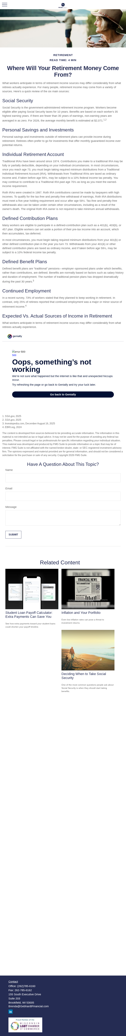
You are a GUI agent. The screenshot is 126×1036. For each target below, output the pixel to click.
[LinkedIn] (10, 1012)
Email (8, 488)
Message (11, 507)
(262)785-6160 (26, 986)
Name (9, 469)
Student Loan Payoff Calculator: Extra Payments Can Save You (29, 615)
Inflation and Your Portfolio (80, 613)
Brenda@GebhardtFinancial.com (28, 1006)
